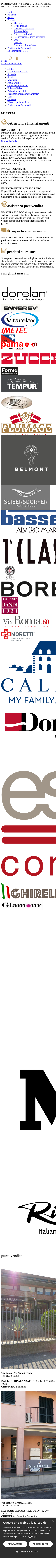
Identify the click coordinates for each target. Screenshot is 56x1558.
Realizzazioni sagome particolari (29, 37)
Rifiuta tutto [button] (15, 1544)
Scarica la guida (9, 141)
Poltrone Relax (21, 31)
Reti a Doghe (20, 25)
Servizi (10, 17)
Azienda (11, 14)
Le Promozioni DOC (11, 63)
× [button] (52, 1521)
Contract (18, 42)
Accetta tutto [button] (41, 1544)
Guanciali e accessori (24, 28)
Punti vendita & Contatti (19, 48)
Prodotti (11, 20)
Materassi (18, 23)
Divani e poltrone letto (25, 45)
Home (10, 12)
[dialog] (28, 1538)
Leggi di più (32, 1536)
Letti (16, 39)
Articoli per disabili (23, 34)
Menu (4, 60)
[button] (28, 1551)
